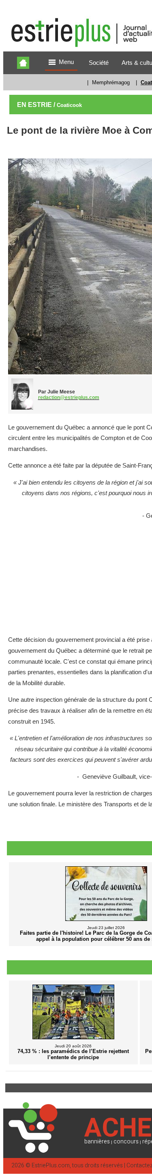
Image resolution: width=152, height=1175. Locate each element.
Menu (66, 62)
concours (126, 1141)
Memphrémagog (111, 82)
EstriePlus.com (51, 1165)
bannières (97, 1141)
